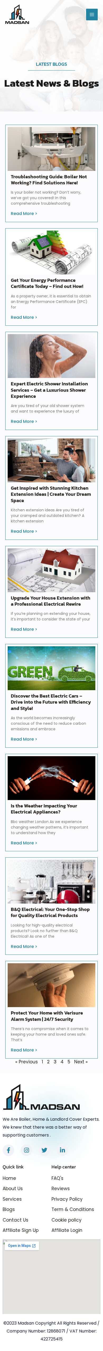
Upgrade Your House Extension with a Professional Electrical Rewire (50, 600)
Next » (81, 1062)
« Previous (26, 1062)
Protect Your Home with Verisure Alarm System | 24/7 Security (47, 1015)
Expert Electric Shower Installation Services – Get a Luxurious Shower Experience (49, 390)
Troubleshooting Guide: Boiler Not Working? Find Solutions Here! (49, 179)
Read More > (24, 214)
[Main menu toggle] (92, 14)
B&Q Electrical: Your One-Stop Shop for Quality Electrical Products (50, 912)
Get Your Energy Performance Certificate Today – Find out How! (47, 283)
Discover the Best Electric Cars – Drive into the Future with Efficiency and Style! (51, 702)
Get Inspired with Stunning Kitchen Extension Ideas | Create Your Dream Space (51, 494)
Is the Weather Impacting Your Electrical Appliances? (44, 808)
